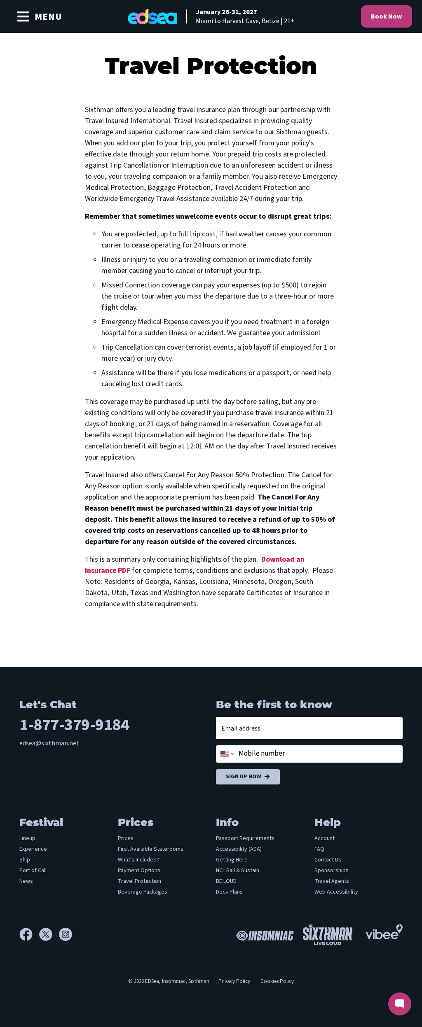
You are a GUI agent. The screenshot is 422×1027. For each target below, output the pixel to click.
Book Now (386, 16)
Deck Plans (229, 892)
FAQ (319, 849)
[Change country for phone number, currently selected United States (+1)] (226, 754)
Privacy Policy (234, 981)
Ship (24, 860)
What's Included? (138, 860)
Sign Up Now (243, 777)
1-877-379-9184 (74, 725)
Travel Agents (331, 881)
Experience (33, 849)
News (26, 881)
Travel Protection (139, 881)
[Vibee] (384, 929)
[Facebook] (29, 934)
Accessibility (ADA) (239, 849)
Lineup (27, 838)
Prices (126, 838)
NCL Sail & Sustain (237, 870)
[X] (49, 934)
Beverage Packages (142, 892)
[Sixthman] (327, 934)
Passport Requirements (245, 838)
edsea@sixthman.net (49, 743)
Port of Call (33, 870)
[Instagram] (65, 934)
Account (324, 838)
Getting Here (232, 860)
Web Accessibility (336, 892)
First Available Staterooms (150, 849)
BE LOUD (226, 881)
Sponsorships (331, 870)
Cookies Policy (277, 981)
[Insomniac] (263, 934)
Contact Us (327, 860)
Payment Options (139, 870)
